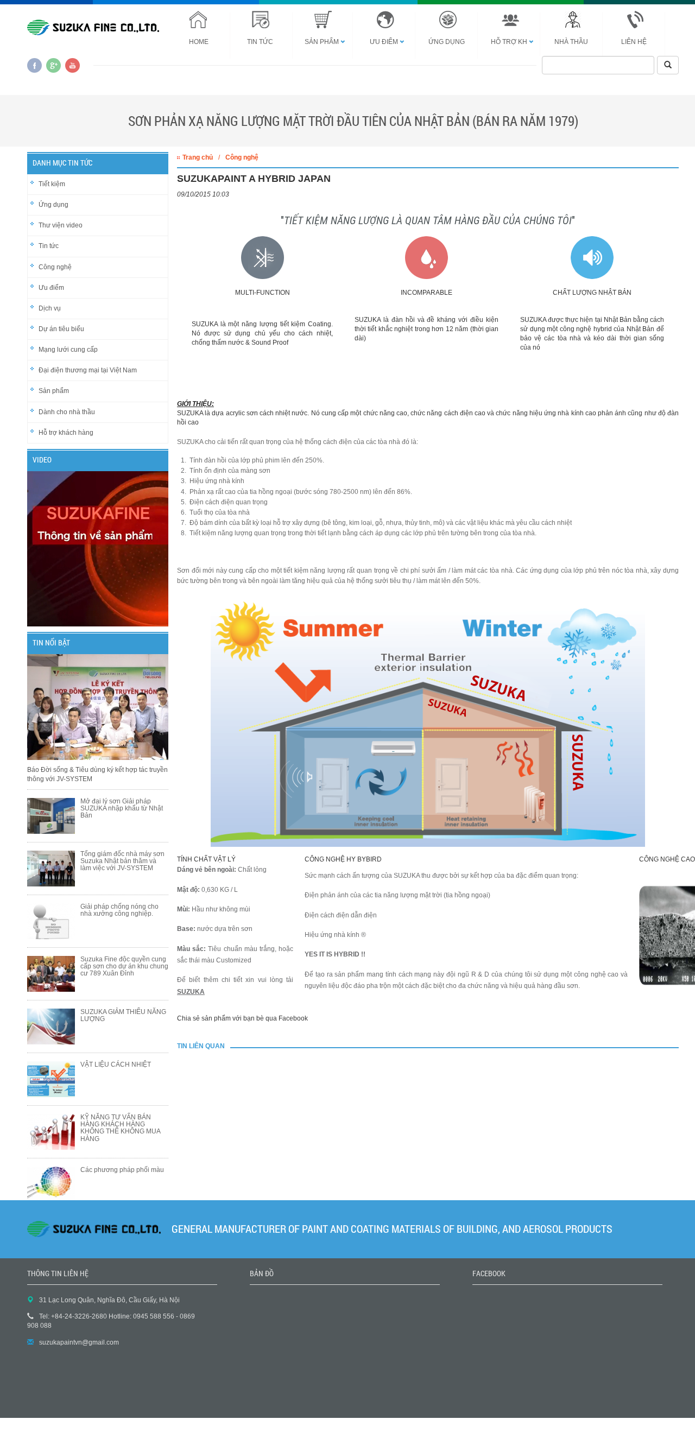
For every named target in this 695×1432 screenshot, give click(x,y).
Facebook (34, 65)
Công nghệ (55, 267)
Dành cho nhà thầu (67, 412)
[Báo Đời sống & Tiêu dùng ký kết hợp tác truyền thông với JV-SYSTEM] (97, 709)
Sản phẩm (54, 391)
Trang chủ (197, 157)
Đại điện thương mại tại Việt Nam (88, 370)
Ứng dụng (53, 204)
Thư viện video (61, 225)
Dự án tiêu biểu (61, 329)
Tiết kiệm (52, 184)
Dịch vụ (50, 308)
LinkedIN (72, 65)
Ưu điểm (51, 288)
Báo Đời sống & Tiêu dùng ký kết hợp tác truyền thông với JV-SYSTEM (97, 774)
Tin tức (49, 246)
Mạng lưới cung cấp (68, 349)
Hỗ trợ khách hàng (66, 432)
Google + (53, 65)
